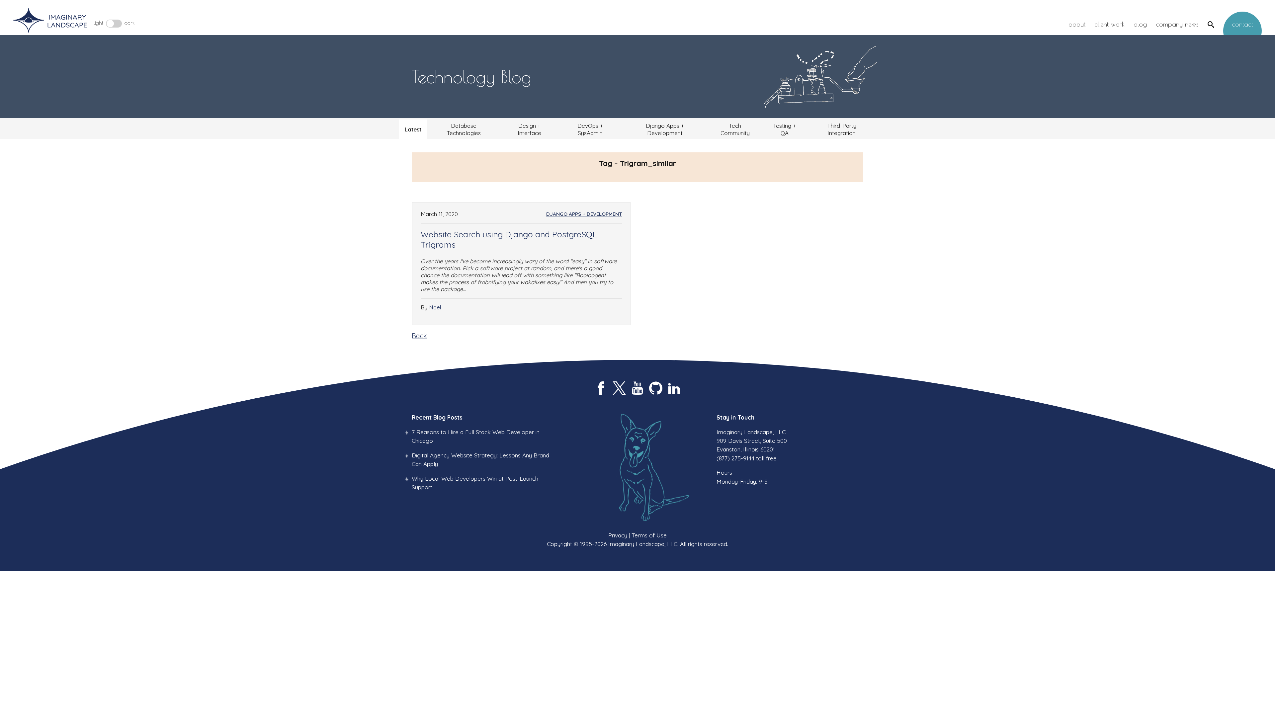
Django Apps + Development (665, 129)
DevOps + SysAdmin (590, 129)
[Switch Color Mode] (114, 24)
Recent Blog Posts (437, 417)
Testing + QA (784, 129)
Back (419, 336)
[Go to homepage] (50, 21)
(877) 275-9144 (735, 458)
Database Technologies (464, 129)
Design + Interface (529, 129)
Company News (1177, 24)
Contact (1242, 24)
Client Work (1109, 24)
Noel (435, 307)
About (1076, 24)
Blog (1140, 24)
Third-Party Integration (841, 129)
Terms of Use (649, 535)
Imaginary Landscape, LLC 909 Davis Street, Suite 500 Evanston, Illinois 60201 (752, 440)
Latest (413, 129)
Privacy (617, 535)
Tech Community (735, 129)
